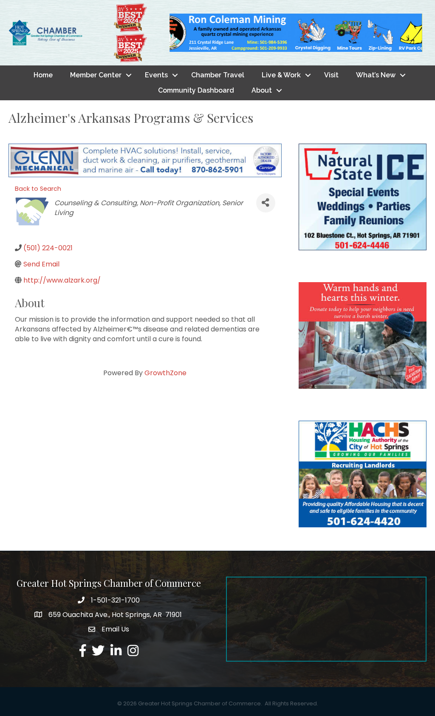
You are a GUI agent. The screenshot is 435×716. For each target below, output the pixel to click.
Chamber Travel (217, 75)
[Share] (265, 202)
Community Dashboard (196, 90)
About (261, 90)
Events (156, 75)
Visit (331, 75)
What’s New (375, 75)
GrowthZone (165, 373)
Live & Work (281, 75)
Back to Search (38, 188)
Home (43, 75)
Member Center (95, 75)
